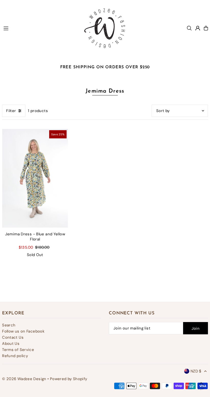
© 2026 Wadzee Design (24, 378)
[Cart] (206, 28)
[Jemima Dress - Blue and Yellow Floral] (35, 178)
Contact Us (13, 337)
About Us (10, 343)
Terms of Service (18, 349)
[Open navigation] (39, 28)
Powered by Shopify (68, 378)
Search (8, 325)
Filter (11, 110)
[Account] (197, 28)
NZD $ (196, 371)
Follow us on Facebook (23, 331)
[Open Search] (189, 28)
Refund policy (15, 355)
